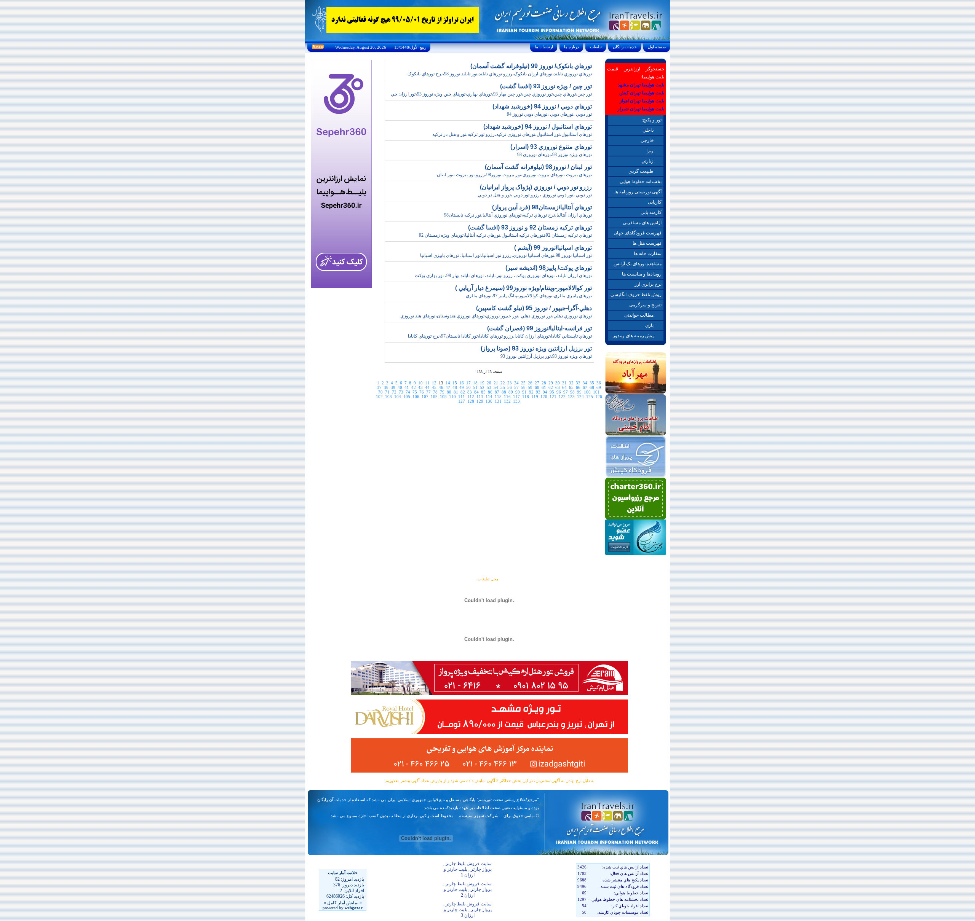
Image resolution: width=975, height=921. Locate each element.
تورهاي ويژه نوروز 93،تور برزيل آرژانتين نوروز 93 (546, 356)
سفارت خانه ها (648, 253)
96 (558, 392)
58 (523, 387)
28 (544, 383)
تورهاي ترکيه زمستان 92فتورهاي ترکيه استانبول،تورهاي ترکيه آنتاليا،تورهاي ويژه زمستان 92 (505, 235)
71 (387, 392)
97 (565, 392)
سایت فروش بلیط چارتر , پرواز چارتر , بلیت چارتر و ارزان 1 (467, 869)
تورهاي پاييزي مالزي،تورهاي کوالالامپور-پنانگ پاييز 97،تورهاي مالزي (529, 295)
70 (380, 392)
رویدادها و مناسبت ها (642, 274)
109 (443, 396)
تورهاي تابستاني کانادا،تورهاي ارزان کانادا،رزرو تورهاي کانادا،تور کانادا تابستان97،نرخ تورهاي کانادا (500, 336)
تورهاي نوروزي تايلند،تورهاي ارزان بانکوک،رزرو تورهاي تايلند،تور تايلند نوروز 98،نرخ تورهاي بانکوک (500, 73)
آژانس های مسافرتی (642, 222)
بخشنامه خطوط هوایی (641, 181)
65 (571, 387)
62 (550, 387)
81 (456, 392)
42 (413, 387)
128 (470, 401)
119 (534, 396)
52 (482, 387)
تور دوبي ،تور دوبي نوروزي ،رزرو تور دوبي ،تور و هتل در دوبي (535, 195)
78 (435, 392)
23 (509, 383)
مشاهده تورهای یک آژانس (638, 263)
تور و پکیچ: (652, 120)
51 (475, 387)
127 (461, 401)
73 (401, 392)
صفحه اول (657, 47)
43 (420, 387)
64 (564, 387)
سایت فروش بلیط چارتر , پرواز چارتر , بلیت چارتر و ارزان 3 (467, 909)
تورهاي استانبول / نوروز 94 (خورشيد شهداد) (537, 126)
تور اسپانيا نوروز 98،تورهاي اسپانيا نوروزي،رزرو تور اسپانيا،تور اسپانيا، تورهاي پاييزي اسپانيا (506, 255)
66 (578, 387)
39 (393, 387)
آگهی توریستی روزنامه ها (638, 191)
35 (592, 383)
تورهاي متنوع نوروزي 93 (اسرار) (551, 146)
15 (454, 383)
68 (592, 387)
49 (461, 387)
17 (468, 383)
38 (386, 387)
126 (598, 396)
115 (498, 396)
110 (452, 396)
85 (483, 392)
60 (537, 387)
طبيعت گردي (641, 171)
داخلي (648, 130)
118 (525, 396)
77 (428, 392)
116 (507, 396)
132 (507, 401)
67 (585, 387)
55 (502, 387)
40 (400, 387)
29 (550, 383)
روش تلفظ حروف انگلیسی (636, 294)
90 (517, 392)
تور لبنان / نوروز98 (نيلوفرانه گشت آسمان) (538, 167)
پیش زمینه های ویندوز (633, 335)
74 (408, 392)
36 (598, 383)
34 (585, 383)
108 (434, 396)
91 (524, 392)
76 (421, 392)
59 (530, 387)
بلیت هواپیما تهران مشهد (641, 85)
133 (516, 401)
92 (531, 392)
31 (564, 383)
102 (379, 396)
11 (427, 383)
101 (596, 392)
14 (448, 383)
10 (420, 383)
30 (557, 383)
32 (571, 383)
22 (502, 383)
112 (470, 396)
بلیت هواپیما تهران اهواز (642, 101)
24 (516, 383)
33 (578, 383)
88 (504, 392)
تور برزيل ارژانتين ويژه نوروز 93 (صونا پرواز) (536, 348)
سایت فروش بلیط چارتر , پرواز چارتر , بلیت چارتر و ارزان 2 (467, 889)
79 (442, 392)
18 (475, 383)
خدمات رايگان (625, 47)
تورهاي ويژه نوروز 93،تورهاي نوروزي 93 (554, 154)
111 (461, 396)
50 (468, 387)
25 (523, 383)
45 (434, 387)
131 (498, 401)
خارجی (647, 140)
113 (479, 396)
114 (489, 396)
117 (516, 396)
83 (469, 392)
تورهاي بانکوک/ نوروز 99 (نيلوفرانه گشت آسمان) (531, 66)
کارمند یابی (651, 212)
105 (406, 396)
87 (497, 392)
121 (553, 396)
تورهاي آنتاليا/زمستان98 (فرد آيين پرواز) (542, 207)
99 (579, 392)
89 (510, 392)
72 (394, 392)
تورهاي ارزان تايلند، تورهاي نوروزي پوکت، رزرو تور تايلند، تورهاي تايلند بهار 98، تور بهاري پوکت (503, 275)
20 (489, 383)
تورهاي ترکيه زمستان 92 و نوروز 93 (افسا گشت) (530, 227)
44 (427, 387)
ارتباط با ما (544, 47)
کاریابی (655, 202)
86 (490, 392)
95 (552, 392)
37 (379, 387)
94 (545, 392)
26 (530, 383)
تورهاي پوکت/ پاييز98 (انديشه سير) (548, 268)
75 (414, 392)
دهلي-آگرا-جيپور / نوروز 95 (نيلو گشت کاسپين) (534, 308)
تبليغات (596, 47)
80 (449, 392)
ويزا (650, 150)
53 (489, 387)
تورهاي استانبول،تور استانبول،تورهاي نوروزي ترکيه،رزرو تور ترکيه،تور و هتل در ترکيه (512, 134)
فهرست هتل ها (647, 243)
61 (544, 387)
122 (562, 396)
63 (557, 387)
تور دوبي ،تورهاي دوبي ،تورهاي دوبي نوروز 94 (549, 114)
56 (509, 387)
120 (543, 396)
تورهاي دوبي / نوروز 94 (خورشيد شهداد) (542, 106)
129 (479, 401)
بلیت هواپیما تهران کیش (641, 93)
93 (538, 392)
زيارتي (647, 161)
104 (397, 396)
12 (434, 383)
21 (496, 383)
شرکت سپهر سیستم (479, 815)
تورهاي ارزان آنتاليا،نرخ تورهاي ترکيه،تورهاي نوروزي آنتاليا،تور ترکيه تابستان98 (518, 215)
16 (461, 383)
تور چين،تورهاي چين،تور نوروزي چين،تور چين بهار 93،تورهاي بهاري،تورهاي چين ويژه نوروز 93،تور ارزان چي (491, 94)
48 (454, 387)
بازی (649, 325)
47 (448, 387)
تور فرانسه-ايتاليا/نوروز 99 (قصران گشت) (539, 328)
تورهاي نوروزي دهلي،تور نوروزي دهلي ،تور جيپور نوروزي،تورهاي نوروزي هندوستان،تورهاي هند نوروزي (496, 316)
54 (496, 387)
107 (425, 396)
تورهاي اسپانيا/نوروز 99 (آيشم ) (553, 247)
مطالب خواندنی (639, 315)
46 (441, 387)
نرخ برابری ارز (648, 284)
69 (598, 387)
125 (589, 396)
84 (476, 392)
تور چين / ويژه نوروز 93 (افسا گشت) (546, 86)
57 (516, 387)
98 (572, 392)
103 (388, 396)
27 (537, 383)
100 (587, 392)
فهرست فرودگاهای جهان (638, 233)
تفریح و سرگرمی (645, 305)
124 (580, 396)
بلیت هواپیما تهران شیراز (640, 109)
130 (489, 401)
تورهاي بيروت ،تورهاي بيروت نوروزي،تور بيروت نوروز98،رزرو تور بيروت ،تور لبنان (514, 174)
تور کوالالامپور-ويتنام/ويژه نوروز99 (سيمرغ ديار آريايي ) (523, 288)
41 (406, 387)
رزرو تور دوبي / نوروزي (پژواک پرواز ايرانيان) (536, 187)
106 (415, 396)
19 (482, 383)
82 (462, 392)
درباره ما (571, 47)
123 (571, 396)
